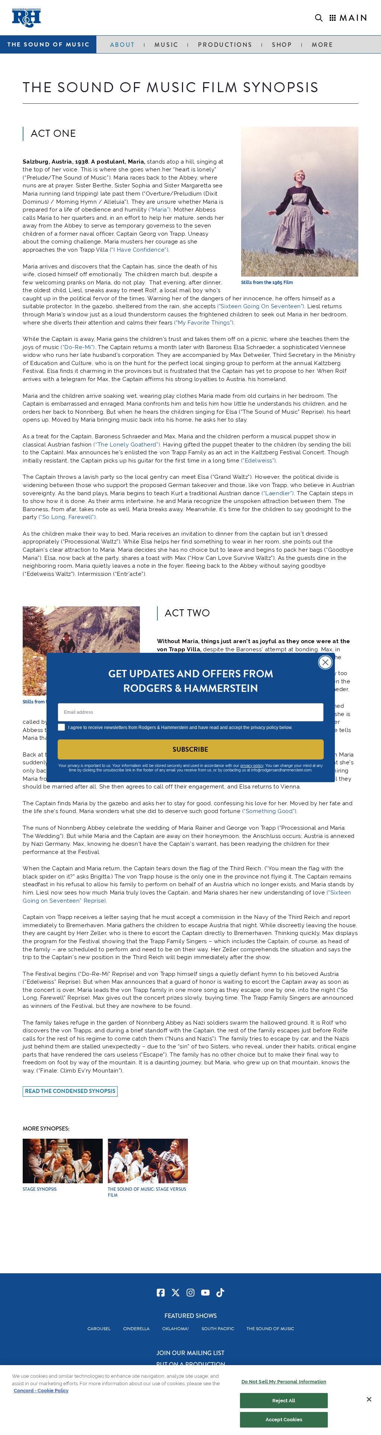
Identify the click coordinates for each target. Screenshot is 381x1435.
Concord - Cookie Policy (41, 1390)
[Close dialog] (325, 662)
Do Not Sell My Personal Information (284, 1381)
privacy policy (251, 766)
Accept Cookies (284, 1419)
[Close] (369, 1399)
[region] (190, 1400)
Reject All (283, 1400)
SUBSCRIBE (190, 749)
